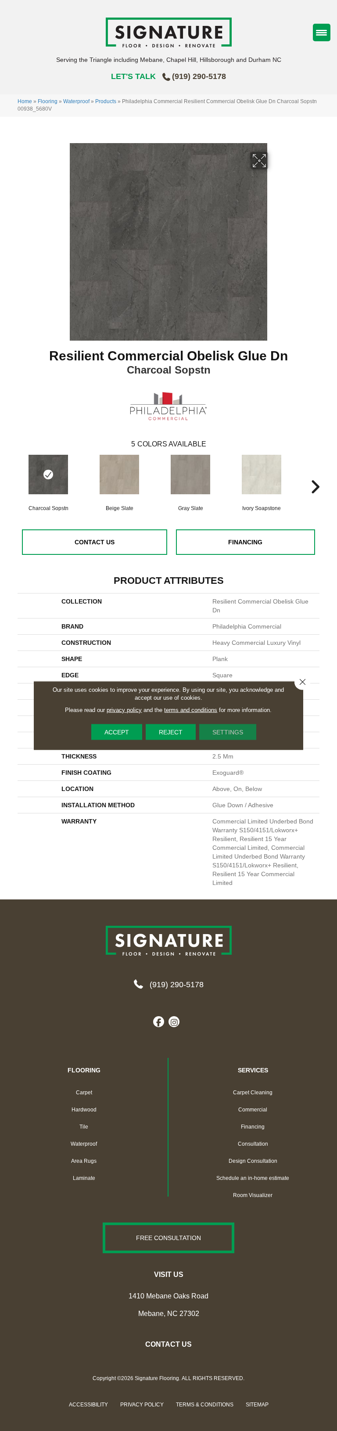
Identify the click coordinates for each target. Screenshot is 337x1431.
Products (105, 101)
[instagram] (174, 1022)
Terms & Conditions (204, 1405)
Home (25, 101)
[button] (168, 1237)
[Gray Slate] (190, 479)
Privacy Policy (142, 1405)
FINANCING (245, 542)
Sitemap (257, 1405)
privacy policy (124, 710)
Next (315, 473)
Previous (22, 473)
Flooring (47, 101)
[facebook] (159, 1022)
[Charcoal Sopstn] (48, 474)
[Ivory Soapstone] (261, 479)
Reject (171, 732)
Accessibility (88, 1405)
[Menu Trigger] (321, 32)
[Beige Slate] (119, 479)
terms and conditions (190, 710)
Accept (116, 732)
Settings (227, 732)
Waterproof (76, 101)
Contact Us (95, 542)
